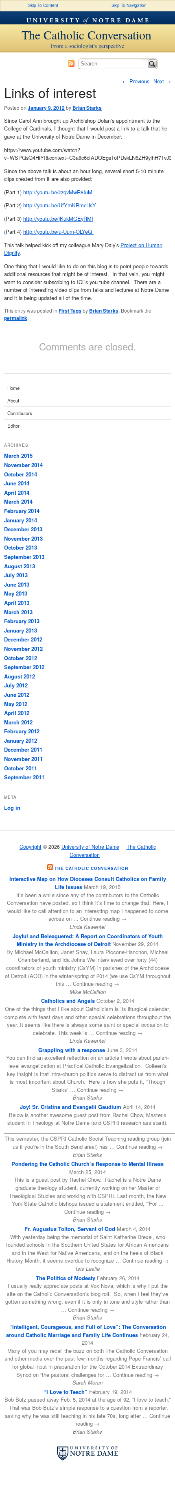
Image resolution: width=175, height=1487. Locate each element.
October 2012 (20, 658)
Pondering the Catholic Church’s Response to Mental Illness (87, 1163)
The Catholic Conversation (86, 34)
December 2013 (23, 529)
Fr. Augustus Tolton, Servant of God (69, 1229)
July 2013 (16, 575)
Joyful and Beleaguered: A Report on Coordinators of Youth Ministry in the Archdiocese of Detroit (88, 940)
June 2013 (16, 584)
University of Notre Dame (87, 17)
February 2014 (21, 511)
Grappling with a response (71, 1050)
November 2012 (23, 648)
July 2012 (16, 685)
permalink (15, 318)
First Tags (70, 310)
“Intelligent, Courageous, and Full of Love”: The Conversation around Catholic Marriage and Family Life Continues (86, 1331)
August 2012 (19, 676)
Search (152, 63)
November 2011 (23, 759)
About (13, 400)
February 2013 (21, 621)
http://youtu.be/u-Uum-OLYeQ (58, 231)
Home (13, 388)
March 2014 (18, 501)
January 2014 (20, 520)
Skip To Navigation (129, 5)
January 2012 (20, 740)
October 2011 (20, 768)
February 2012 (21, 731)
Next (162, 81)
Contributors (19, 413)
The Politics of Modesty (65, 1278)
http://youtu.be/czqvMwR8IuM (57, 192)
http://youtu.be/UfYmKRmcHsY (59, 205)
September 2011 (24, 777)
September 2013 (24, 557)
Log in (12, 807)
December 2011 (23, 749)
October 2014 (20, 474)
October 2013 (20, 547)
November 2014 (23, 465)
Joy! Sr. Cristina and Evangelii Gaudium (70, 1107)
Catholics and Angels (68, 1000)
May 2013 (15, 593)
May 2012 (15, 704)
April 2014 (16, 492)
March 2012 (18, 722)
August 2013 (19, 566)
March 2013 (18, 612)
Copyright (31, 846)
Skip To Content (43, 5)
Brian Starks (87, 107)
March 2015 (18, 455)
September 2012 (24, 667)
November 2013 (23, 538)
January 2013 (20, 630)
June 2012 (16, 694)
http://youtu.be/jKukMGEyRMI (58, 218)
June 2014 (16, 483)
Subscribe (71, 63)
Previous (135, 81)
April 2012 (16, 713)
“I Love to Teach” (66, 1392)
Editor (13, 425)
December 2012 (23, 639)
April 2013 (16, 603)
